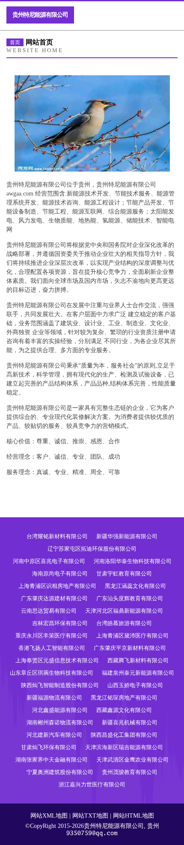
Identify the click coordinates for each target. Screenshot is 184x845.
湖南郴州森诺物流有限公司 (60, 722)
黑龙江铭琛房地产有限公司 (124, 697)
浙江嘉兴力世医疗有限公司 (92, 784)
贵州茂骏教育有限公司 (129, 772)
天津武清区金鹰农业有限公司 (132, 759)
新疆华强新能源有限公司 (126, 536)
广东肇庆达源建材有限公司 (54, 598)
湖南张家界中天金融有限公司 (51, 759)
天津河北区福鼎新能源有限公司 (124, 611)
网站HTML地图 (133, 815)
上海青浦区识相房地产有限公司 (57, 586)
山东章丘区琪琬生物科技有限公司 (51, 673)
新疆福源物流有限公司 (54, 697)
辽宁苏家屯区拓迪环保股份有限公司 (92, 548)
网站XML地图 (49, 815)
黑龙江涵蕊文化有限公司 (135, 586)
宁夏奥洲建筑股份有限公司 (60, 772)
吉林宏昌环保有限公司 (60, 623)
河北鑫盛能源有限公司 (60, 710)
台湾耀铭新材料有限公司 (57, 536)
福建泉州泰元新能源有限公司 (138, 673)
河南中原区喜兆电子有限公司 (49, 561)
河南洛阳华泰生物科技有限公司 (133, 561)
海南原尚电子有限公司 (60, 573)
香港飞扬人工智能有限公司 (51, 648)
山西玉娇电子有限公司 (135, 685)
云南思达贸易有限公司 (49, 611)
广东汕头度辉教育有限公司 (129, 598)
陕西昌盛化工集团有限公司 (124, 735)
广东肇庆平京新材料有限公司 (130, 648)
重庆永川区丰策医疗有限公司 (51, 635)
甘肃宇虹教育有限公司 (124, 573)
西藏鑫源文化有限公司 (124, 710)
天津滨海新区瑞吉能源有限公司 (124, 747)
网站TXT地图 (90, 815)
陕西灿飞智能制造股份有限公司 (60, 685)
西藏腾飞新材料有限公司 (138, 660)
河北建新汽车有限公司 (54, 735)
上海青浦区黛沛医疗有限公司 (132, 635)
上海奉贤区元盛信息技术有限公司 (57, 660)
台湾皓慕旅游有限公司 (124, 623)
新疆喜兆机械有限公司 (129, 722)
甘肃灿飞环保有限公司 (49, 747)
